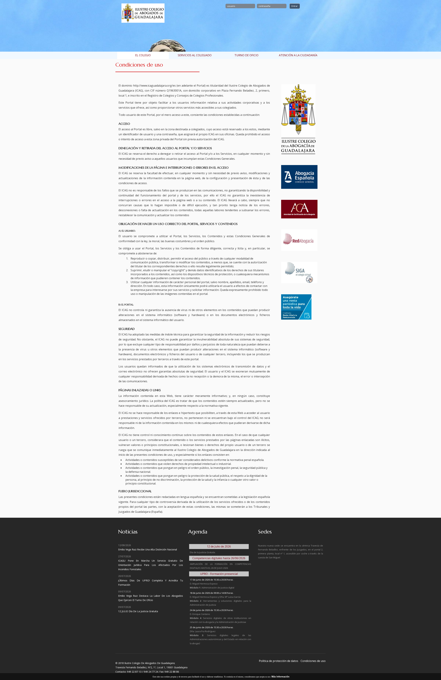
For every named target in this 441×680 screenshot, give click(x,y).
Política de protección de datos (278, 661)
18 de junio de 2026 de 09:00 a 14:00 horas (212, 592)
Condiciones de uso (313, 661)
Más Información (280, 676)
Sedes (265, 531)
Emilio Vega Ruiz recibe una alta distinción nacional (147, 549)
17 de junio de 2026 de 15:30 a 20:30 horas (212, 579)
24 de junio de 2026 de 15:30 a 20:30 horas (212, 610)
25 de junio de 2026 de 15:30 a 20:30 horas (212, 627)
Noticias (127, 531)
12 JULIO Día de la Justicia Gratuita (138, 611)
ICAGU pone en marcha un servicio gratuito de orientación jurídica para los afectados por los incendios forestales (150, 565)
